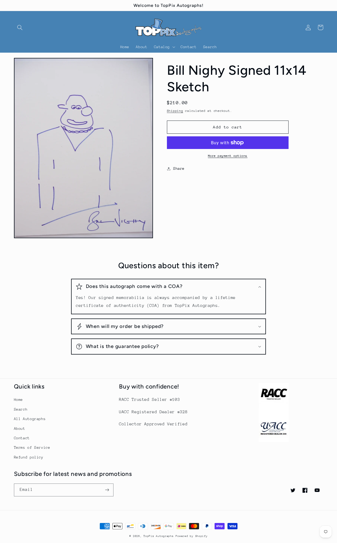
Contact (22, 438)
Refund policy (28, 457)
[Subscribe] (107, 490)
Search (21, 409)
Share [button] (179, 168)
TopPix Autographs (158, 536)
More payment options (228, 156)
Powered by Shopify (191, 536)
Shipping (175, 111)
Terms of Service (32, 447)
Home (18, 399)
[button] (20, 27)
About (19, 428)
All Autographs (30, 419)
